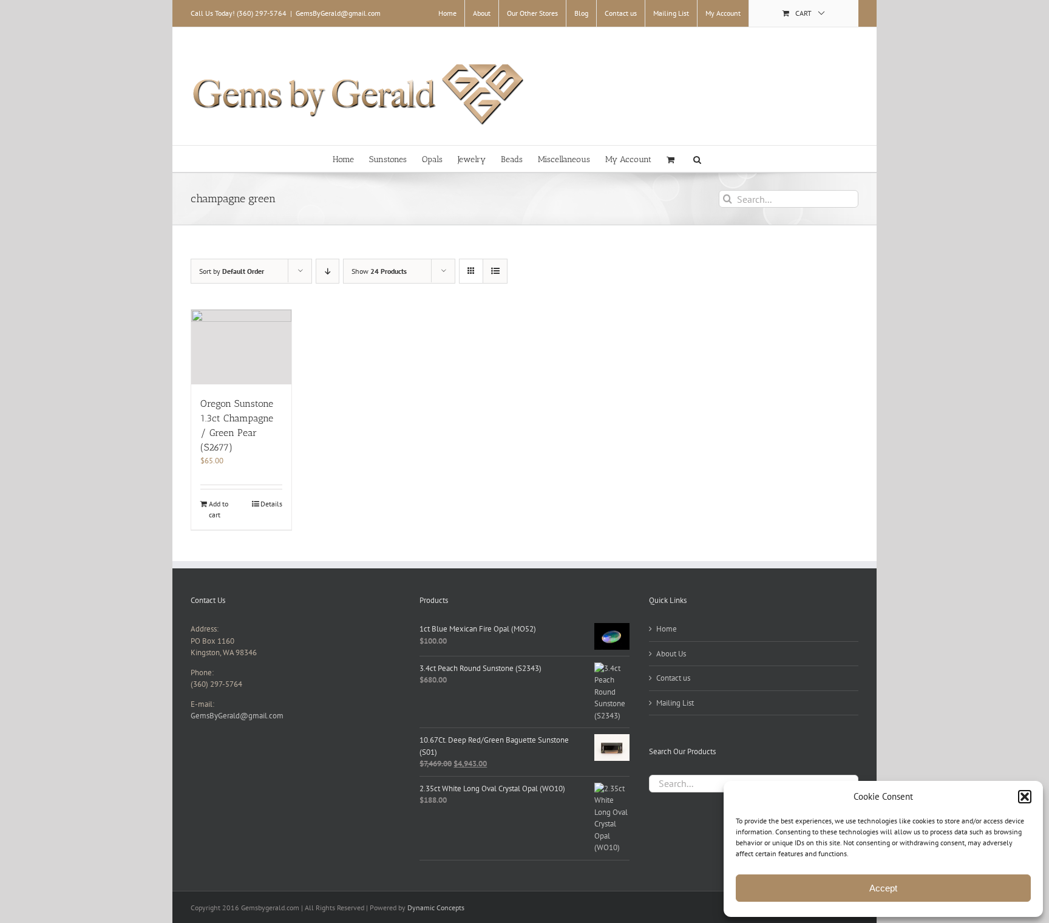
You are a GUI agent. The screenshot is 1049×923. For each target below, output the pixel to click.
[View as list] (495, 271)
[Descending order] (327, 271)
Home (666, 629)
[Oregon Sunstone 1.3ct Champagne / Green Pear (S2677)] (241, 347)
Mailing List (675, 703)
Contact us (673, 678)
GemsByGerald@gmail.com (338, 13)
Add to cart (218, 509)
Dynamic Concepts (435, 907)
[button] (1025, 797)
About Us (671, 654)
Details (271, 503)
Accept (883, 888)
